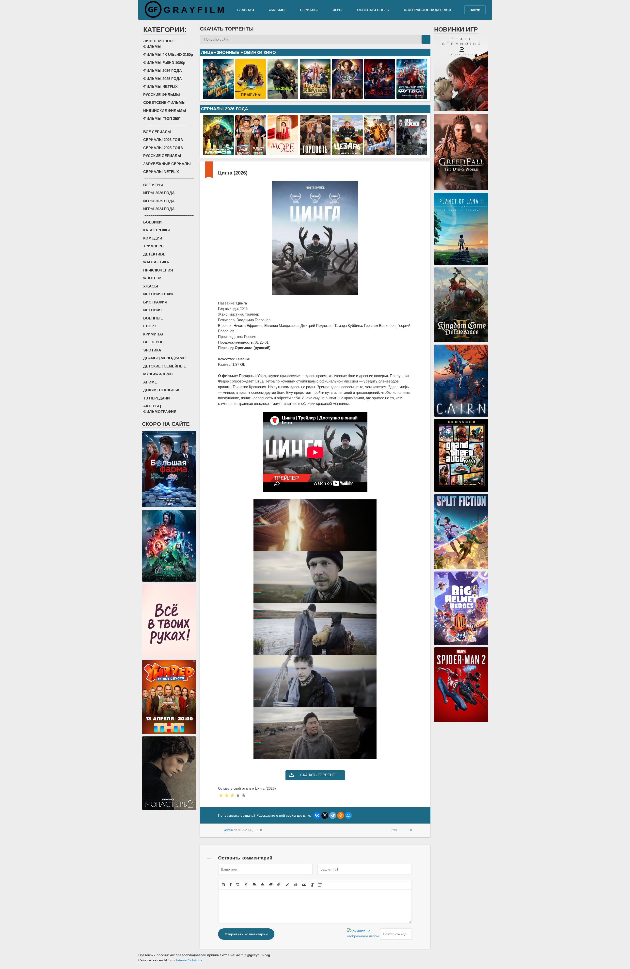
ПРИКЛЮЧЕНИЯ (158, 270)
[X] (324, 815)
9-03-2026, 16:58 (250, 830)
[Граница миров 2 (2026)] (218, 153)
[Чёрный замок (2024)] (347, 96)
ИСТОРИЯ (152, 310)
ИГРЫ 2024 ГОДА (159, 209)
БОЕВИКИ (152, 222)
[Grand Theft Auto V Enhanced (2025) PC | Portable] (461, 489)
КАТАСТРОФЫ (156, 230)
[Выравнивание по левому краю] (254, 885)
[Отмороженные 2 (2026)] (379, 153)
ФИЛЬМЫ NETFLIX (160, 86)
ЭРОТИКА (152, 350)
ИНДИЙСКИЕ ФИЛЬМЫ (164, 111)
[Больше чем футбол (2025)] (411, 96)
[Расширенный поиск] (417, 39)
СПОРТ (149, 326)
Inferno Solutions (189, 960)
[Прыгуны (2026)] (250, 96)
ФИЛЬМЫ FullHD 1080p (164, 63)
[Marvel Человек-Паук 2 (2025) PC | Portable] (461, 719)
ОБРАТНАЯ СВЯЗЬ (373, 10)
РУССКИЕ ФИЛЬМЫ (161, 95)
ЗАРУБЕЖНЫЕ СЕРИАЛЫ (167, 164)
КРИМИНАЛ (154, 334)
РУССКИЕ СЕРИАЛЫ (162, 156)
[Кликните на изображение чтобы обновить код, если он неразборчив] (363, 934)
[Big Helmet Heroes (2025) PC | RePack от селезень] (461, 642)
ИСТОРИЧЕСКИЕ (158, 294)
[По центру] (262, 885)
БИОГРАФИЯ (155, 302)
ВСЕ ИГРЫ (153, 185)
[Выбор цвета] (287, 885)
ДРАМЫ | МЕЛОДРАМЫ (165, 358)
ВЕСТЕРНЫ (154, 342)
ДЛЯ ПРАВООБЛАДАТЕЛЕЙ (427, 10)
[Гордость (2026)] (315, 153)
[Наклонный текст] (230, 885)
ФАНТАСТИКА (156, 262)
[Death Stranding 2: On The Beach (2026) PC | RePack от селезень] (461, 109)
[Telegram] (332, 815)
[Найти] (426, 39)
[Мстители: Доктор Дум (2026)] (169, 579)
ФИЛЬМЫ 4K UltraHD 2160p (168, 54)
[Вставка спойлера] (320, 885)
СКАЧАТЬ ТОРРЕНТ (317, 775)
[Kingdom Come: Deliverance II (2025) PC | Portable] (461, 339)
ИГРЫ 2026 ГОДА (159, 193)
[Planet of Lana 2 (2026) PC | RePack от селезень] (461, 262)
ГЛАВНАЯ (245, 10)
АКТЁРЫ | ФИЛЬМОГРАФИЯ (159, 409)
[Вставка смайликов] (279, 885)
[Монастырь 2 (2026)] (169, 807)
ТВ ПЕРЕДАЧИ (156, 398)
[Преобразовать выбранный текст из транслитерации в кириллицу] (312, 885)
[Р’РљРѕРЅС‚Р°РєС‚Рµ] (317, 815)
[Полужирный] (223, 885)
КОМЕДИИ (152, 238)
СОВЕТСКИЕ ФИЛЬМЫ (164, 102)
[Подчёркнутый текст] (238, 885)
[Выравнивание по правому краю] (271, 885)
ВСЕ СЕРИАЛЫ (157, 132)
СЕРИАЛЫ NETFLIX (161, 172)
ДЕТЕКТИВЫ (155, 254)
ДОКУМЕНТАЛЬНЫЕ (162, 390)
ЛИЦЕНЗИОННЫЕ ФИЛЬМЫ (159, 44)
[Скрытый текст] (296, 885)
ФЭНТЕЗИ (152, 278)
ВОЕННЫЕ (153, 318)
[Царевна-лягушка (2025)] (315, 96)
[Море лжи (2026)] (283, 153)
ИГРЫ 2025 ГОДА (159, 201)
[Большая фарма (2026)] (169, 505)
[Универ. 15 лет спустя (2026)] (169, 731)
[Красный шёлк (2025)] (379, 96)
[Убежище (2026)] (283, 96)
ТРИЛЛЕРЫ (154, 246)
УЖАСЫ (150, 286)
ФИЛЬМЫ (277, 10)
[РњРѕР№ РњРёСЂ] (348, 815)
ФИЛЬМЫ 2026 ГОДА (162, 70)
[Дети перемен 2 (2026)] (411, 153)
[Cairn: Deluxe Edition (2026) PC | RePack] (461, 414)
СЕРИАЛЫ (309, 10)
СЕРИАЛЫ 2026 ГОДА (163, 140)
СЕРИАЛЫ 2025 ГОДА (163, 148)
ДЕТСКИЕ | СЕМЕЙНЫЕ (164, 366)
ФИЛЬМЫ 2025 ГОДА (162, 79)
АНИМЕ (150, 382)
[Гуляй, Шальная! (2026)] (250, 153)
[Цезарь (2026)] (347, 153)
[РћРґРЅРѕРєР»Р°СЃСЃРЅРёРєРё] (340, 815)
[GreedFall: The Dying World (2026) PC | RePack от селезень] (461, 188)
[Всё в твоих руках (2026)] (169, 654)
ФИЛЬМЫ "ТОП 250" (162, 118)
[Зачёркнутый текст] (246, 885)
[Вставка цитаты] (304, 885)
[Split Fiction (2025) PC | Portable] (461, 566)
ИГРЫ (337, 10)
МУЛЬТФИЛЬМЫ (158, 374)
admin (228, 830)
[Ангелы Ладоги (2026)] (218, 96)
